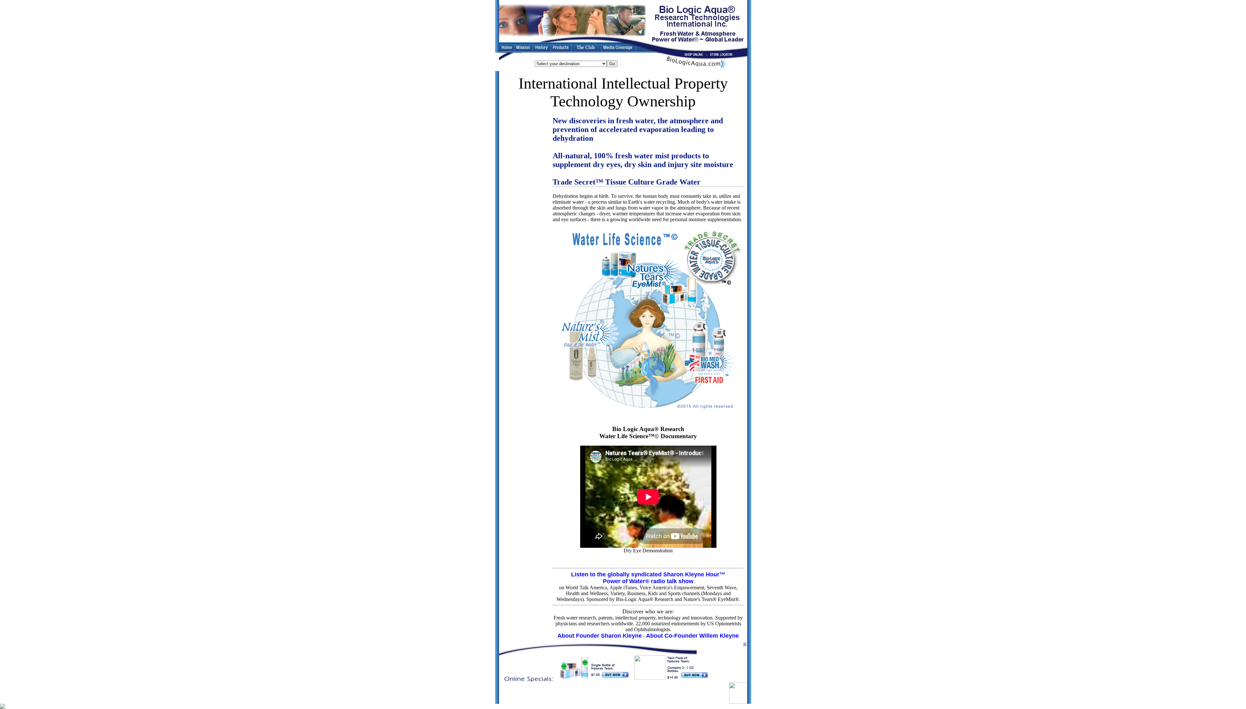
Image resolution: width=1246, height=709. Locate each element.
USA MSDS (711, 694)
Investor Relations (545, 694)
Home (587, 694)
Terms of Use (631, 694)
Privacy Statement (659, 694)
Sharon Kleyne (517, 694)
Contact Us (571, 694)
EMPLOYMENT (606, 694)
